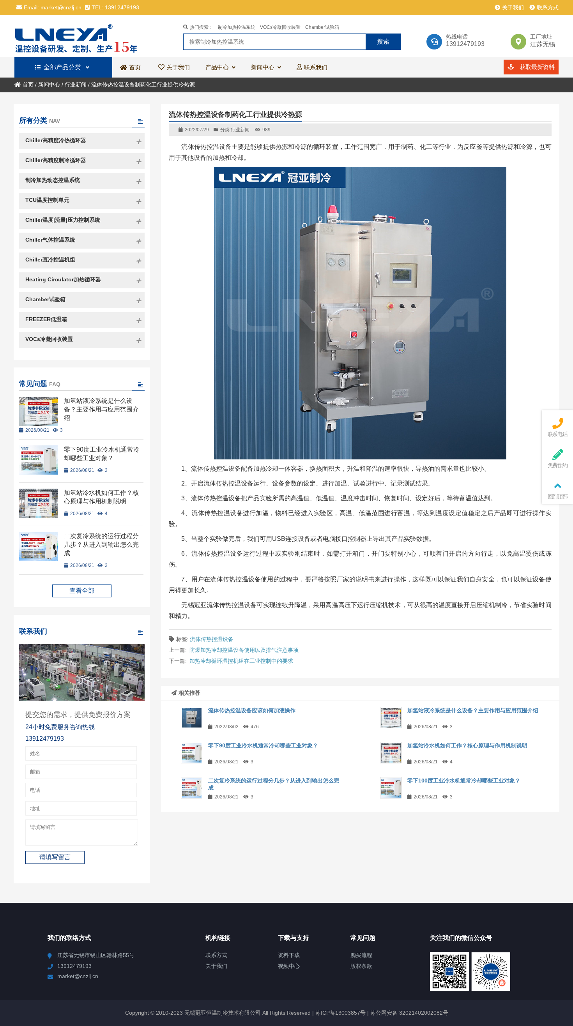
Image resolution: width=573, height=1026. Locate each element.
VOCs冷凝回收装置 (280, 27)
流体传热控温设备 (211, 639)
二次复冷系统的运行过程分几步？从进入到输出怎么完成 (101, 544)
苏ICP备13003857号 (340, 1013)
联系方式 (548, 7)
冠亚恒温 (82, 36)
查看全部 (81, 590)
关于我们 (513, 7)
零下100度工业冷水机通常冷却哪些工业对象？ (463, 780)
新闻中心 (49, 84)
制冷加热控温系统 (236, 27)
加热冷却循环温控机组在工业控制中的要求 (241, 661)
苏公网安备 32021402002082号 (409, 1013)
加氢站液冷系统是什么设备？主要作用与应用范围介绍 (472, 710)
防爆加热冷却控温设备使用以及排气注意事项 (244, 650)
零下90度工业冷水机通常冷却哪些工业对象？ (263, 745)
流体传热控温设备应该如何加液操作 (251, 710)
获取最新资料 (536, 67)
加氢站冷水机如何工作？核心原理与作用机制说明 (467, 745)
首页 (28, 84)
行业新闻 (76, 84)
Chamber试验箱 (322, 27)
